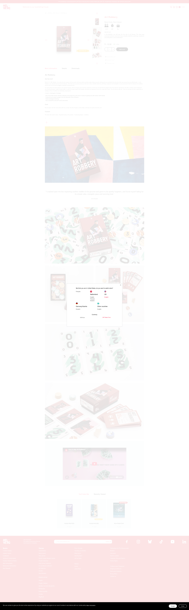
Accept (173, 606)
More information (91, 605)
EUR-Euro (82, 317)
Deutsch (92, 300)
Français (92, 299)
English (92, 297)
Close (182, 606)
